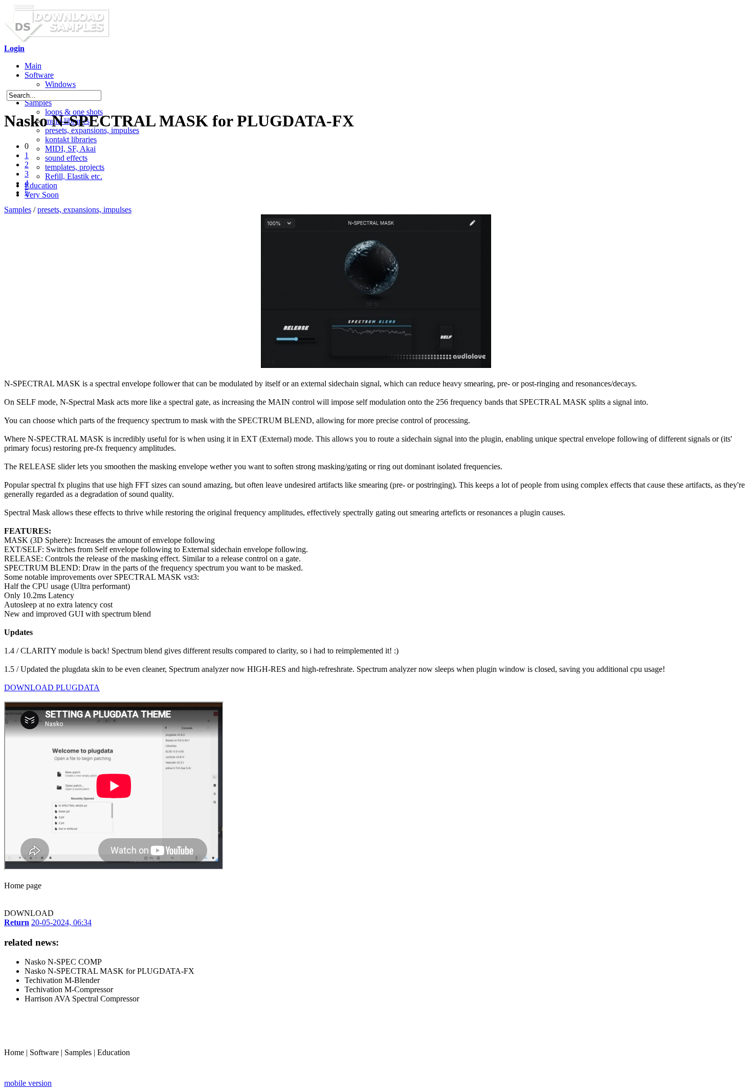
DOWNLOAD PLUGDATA (52, 687)
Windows (60, 84)
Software (39, 75)
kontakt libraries (71, 139)
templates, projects (74, 167)
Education (41, 185)
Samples (38, 102)
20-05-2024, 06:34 (61, 922)
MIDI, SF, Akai (70, 148)
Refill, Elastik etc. (73, 176)
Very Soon (42, 194)
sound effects (66, 158)
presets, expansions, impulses (84, 209)
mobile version (28, 1083)
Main (33, 65)
